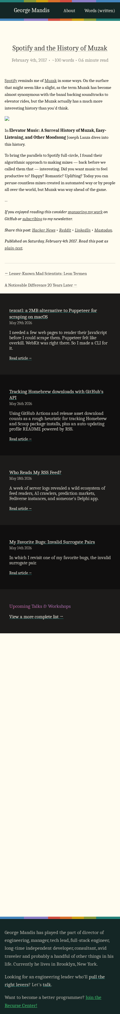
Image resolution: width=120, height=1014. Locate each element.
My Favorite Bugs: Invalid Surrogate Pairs (52, 542)
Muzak (51, 80)
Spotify (11, 80)
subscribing (32, 218)
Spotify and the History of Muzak (60, 48)
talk (47, 984)
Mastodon (103, 230)
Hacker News (43, 230)
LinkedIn (83, 230)
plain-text (13, 248)
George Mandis (32, 10)
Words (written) (99, 10)
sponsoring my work (85, 211)
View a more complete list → (36, 616)
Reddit (65, 230)
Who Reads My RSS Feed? (35, 472)
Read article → (20, 358)
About (69, 10)
